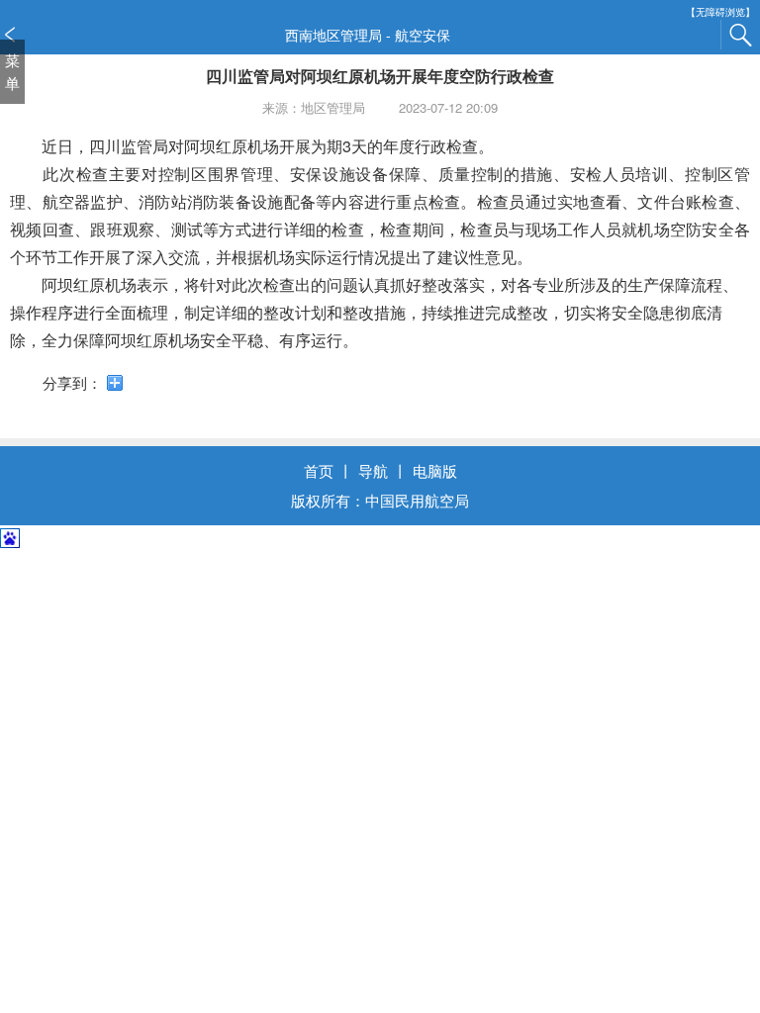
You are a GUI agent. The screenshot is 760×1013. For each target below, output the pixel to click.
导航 (373, 470)
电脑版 (435, 470)
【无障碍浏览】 (720, 12)
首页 (318, 470)
